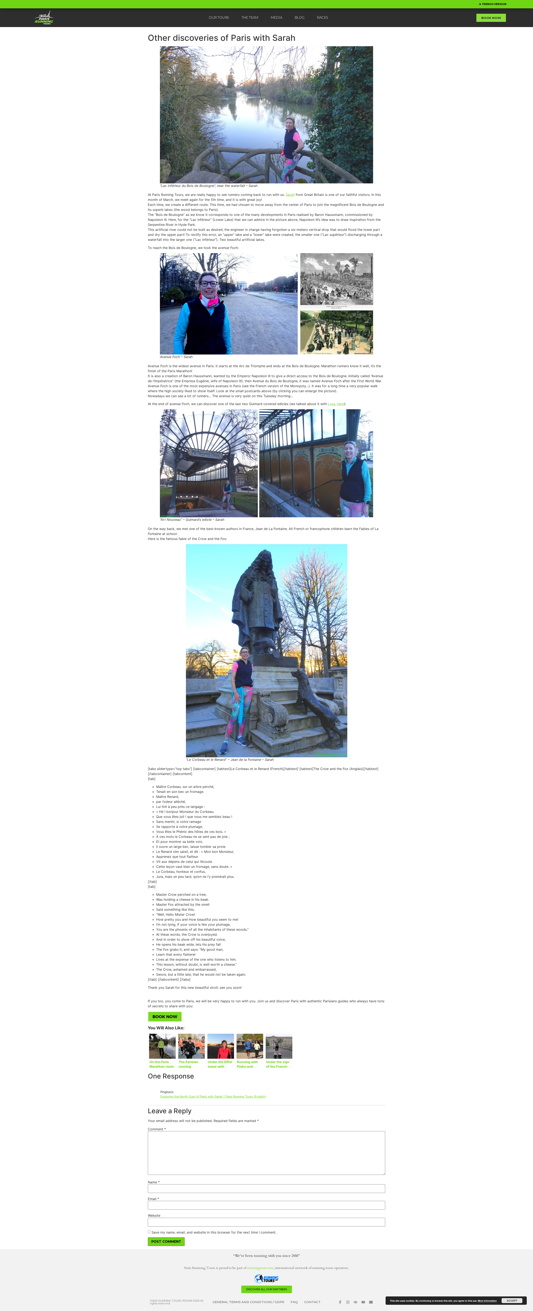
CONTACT (312, 1302)
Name (154, 1182)
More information (487, 1300)
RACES (322, 18)
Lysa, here (336, 404)
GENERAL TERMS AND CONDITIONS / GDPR (248, 1302)
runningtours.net (260, 1268)
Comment (157, 1129)
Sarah (290, 195)
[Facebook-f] (340, 1302)
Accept (512, 1300)
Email (153, 1198)
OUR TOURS (219, 18)
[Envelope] (371, 1302)
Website (154, 1215)
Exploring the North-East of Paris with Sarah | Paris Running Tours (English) (213, 1096)
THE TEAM (250, 18)
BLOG (299, 18)
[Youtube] (363, 1302)
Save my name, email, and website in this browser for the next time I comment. (214, 1232)
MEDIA (276, 18)
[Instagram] (348, 1302)
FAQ (294, 1302)
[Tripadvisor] (355, 1302)
